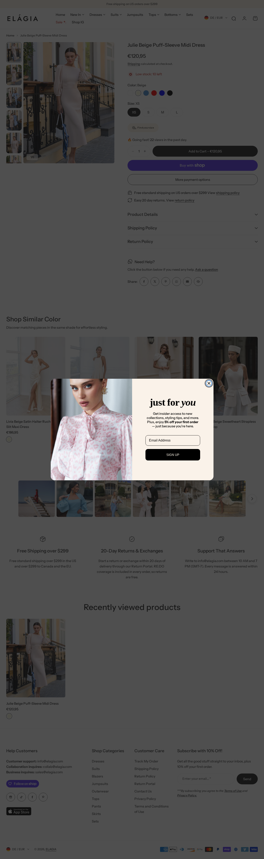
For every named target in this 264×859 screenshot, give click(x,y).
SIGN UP (172, 455)
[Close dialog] (209, 383)
